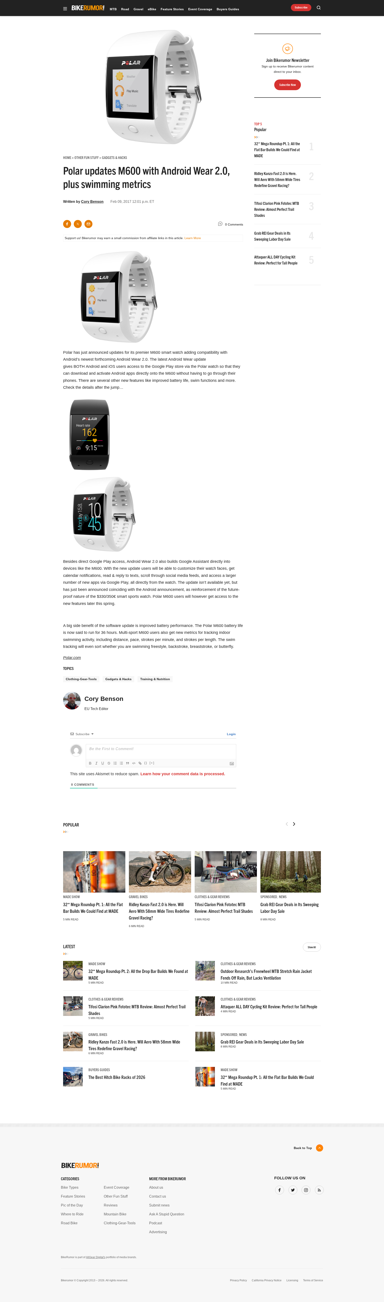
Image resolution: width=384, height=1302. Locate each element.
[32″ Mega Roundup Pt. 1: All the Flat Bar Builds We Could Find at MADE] (94, 872)
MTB (113, 9)
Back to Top (303, 1148)
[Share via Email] (88, 224)
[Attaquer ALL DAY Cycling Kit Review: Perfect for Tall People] (205, 1006)
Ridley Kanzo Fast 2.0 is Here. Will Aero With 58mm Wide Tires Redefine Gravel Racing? (277, 179)
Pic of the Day (72, 1205)
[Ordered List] (115, 763)
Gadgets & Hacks (118, 679)
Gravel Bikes (138, 896)
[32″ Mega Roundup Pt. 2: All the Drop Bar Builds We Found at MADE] (73, 971)
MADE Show (71, 896)
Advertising (158, 1232)
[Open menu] (65, 9)
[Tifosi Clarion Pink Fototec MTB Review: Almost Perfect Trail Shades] (226, 872)
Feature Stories (172, 9)
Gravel (138, 9)
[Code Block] (134, 763)
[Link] (140, 763)
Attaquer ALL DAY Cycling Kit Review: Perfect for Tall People (269, 1006)
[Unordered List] (121, 763)
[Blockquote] (127, 763)
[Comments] (221, 224)
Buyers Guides (228, 9)
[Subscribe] (318, 1189)
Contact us (157, 1196)
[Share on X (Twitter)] (78, 224)
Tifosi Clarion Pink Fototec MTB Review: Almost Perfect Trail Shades (276, 209)
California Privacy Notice (267, 1280)
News (283, 896)
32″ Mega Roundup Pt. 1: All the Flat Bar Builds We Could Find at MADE (277, 149)
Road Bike (69, 1223)
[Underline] (103, 763)
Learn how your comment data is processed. (182, 774)
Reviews (111, 1205)
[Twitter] (292, 1189)
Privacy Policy (238, 1280)
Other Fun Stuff (116, 1196)
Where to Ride (72, 1214)
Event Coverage (200, 9)
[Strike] (109, 763)
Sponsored (268, 896)
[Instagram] (305, 1189)
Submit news (159, 1205)
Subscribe (301, 7)
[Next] (294, 824)
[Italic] (96, 763)
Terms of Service (313, 1280)
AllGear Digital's (95, 1257)
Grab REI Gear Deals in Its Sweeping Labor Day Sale (262, 1041)
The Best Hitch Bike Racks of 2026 (116, 1077)
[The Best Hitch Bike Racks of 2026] (73, 1076)
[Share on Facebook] (67, 224)
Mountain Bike (115, 1214)
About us (156, 1187)
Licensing (292, 1280)
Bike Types (69, 1187)
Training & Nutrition (155, 679)
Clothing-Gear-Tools (81, 679)
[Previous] (286, 824)
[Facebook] (278, 1189)
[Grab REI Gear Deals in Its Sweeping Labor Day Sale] (291, 872)
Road (125, 9)
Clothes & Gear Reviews (212, 896)
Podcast (155, 1223)
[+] (152, 763)
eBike (152, 9)
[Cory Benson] (72, 703)
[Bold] (90, 763)
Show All (312, 947)
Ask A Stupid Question (166, 1214)
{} (145, 763)
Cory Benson (92, 201)
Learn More (192, 238)
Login (231, 734)
